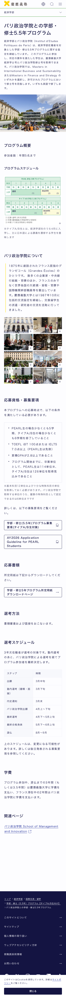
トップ (7, 899)
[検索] (52, 4)
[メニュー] (60, 4)
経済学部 (18, 899)
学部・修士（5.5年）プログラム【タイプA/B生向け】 (33, 903)
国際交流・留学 (33, 899)
